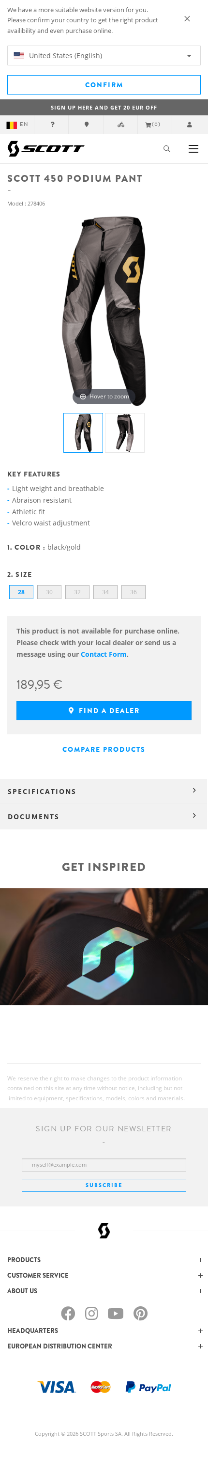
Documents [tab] (33, 816)
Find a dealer (108, 710)
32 (77, 592)
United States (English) (64, 55)
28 (21, 592)
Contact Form (104, 654)
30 (49, 592)
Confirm (104, 85)
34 (105, 592)
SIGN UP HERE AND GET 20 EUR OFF (104, 107)
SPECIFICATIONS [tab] (42, 791)
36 (133, 592)
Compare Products (104, 749)
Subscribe (104, 1185)
